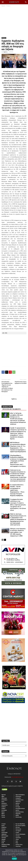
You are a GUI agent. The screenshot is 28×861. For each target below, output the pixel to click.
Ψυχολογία (18, 846)
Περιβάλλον (4, 846)
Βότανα (3, 815)
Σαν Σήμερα (18, 830)
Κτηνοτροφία (4, 832)
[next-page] (5, 540)
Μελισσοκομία (5, 836)
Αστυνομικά (4, 810)
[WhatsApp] (13, 372)
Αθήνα (3, 796)
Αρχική (3, 6)
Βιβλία (3, 813)
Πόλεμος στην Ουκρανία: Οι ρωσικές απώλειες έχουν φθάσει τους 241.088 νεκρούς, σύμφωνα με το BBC (18, 532)
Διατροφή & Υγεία (19, 800)
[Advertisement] (14, 21)
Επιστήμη (18, 806)
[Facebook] (3, 372)
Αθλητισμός (4, 798)
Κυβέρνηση (4, 834)
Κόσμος (8, 6)
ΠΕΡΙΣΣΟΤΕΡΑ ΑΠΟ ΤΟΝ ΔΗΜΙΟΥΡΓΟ (11, 409)
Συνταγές (18, 836)
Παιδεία (3, 841)
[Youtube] (20, 781)
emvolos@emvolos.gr (17, 777)
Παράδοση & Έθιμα (6, 844)
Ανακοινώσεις (5, 805)
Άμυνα (3, 801)
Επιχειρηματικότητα (20, 808)
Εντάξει (14, 858)
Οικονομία (4, 837)
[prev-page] (3, 540)
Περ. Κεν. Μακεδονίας (20, 823)
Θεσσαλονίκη (18, 817)
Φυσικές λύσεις (19, 844)
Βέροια (3, 812)
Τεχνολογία (18, 837)
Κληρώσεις (4, 827)
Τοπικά (17, 839)
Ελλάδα (17, 805)
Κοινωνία (4, 829)
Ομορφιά (3, 839)
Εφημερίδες (18, 813)
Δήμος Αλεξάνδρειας (20, 794)
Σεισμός (17, 832)
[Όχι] (26, 854)
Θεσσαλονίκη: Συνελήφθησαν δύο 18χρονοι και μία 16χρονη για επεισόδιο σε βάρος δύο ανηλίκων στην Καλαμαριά (7, 386)
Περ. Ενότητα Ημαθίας (20, 825)
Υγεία (17, 841)
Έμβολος (6, 51)
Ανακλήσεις (4, 803)
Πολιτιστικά (18, 829)
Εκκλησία (18, 803)
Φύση (17, 842)
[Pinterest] (10, 372)
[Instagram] (11, 781)
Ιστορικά (4, 823)
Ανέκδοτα (4, 806)
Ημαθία (17, 815)
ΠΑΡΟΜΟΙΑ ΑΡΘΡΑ (7, 407)
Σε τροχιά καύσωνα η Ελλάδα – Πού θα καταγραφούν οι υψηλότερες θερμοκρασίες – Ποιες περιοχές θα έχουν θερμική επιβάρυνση (17, 490)
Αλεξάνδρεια (4, 800)
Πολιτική (18, 827)
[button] (2, 2)
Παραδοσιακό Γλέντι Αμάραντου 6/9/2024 (20, 382)
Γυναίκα (3, 817)
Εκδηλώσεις (18, 801)
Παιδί (3, 842)
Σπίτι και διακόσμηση (20, 834)
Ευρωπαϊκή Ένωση (20, 812)
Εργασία (17, 810)
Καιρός (3, 825)
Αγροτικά (4, 794)
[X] (6, 372)
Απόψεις (3, 808)
